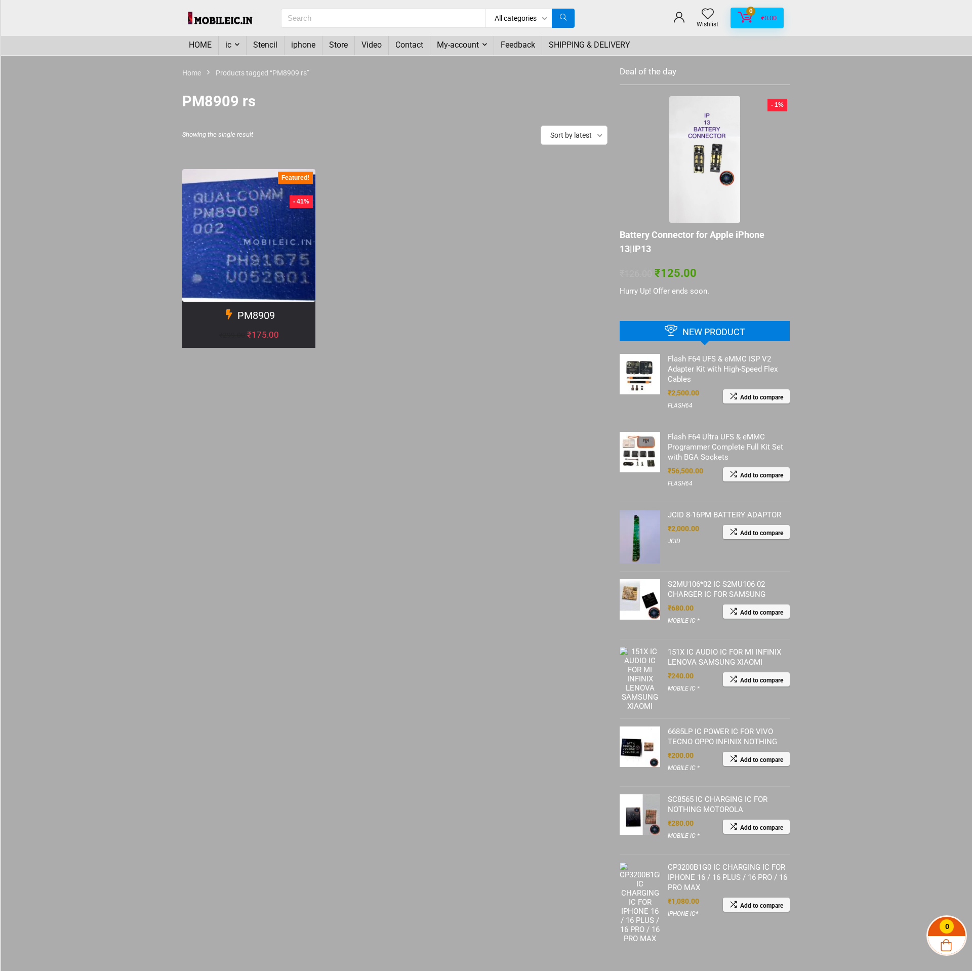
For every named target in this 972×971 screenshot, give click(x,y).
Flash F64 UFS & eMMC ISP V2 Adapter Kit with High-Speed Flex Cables (723, 369)
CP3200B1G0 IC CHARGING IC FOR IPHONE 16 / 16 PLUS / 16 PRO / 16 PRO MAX (727, 877)
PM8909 (256, 315)
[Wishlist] (708, 15)
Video (371, 45)
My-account (458, 45)
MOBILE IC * (684, 620)
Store (338, 45)
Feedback (518, 45)
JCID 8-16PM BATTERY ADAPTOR (724, 514)
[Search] (563, 18)
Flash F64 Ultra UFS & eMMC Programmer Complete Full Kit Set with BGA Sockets (725, 447)
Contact (409, 45)
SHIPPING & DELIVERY (589, 45)
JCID (674, 541)
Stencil (265, 45)
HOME (200, 45)
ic (228, 45)
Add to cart (249, 345)
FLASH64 (680, 405)
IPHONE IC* (683, 913)
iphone (303, 45)
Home (191, 73)
